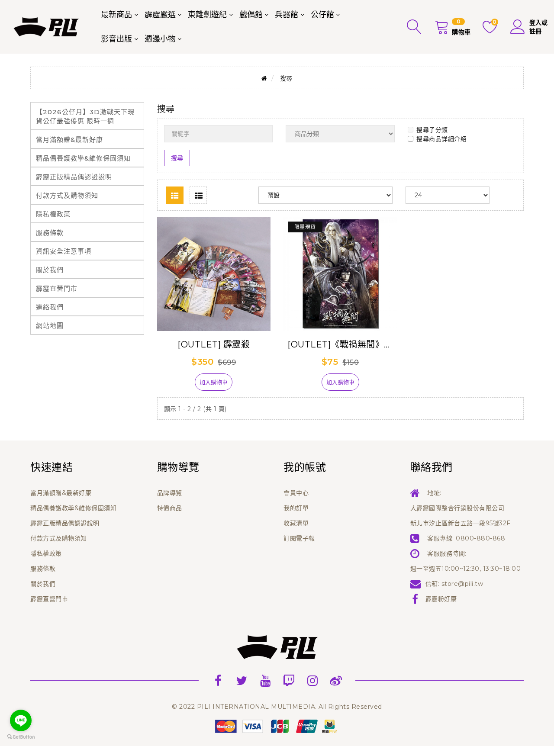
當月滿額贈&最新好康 (69, 139)
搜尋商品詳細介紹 (441, 139)
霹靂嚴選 (160, 14)
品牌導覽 (169, 493)
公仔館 (322, 14)
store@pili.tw (462, 584)
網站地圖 (50, 326)
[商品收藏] (180, 385)
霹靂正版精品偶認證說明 (74, 177)
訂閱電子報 (299, 538)
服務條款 (50, 232)
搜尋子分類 (432, 130)
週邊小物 (160, 39)
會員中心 (296, 493)
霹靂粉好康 (441, 599)
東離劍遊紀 (207, 14)
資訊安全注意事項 (63, 251)
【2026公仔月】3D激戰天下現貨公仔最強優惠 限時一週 (85, 116)
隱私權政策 (53, 214)
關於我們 (50, 270)
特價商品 (169, 508)
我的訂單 (296, 508)
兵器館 (286, 14)
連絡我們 (50, 307)
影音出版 (116, 39)
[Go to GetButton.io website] (21, 737)
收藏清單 (296, 523)
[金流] (277, 726)
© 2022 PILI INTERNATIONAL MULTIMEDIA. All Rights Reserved (277, 707)
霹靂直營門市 (56, 288)
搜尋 (286, 78)
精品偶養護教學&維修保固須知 (83, 158)
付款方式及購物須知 (67, 195)
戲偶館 (251, 14)
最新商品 (116, 14)
